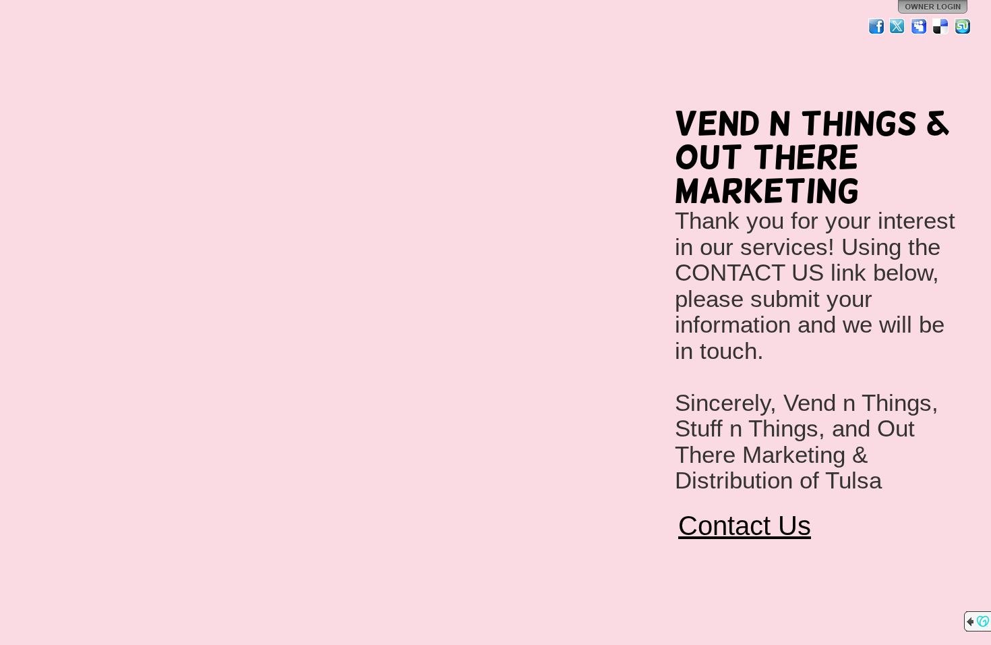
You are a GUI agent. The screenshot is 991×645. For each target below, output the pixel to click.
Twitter (898, 26)
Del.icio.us (941, 26)
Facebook (876, 26)
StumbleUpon (962, 26)
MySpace (919, 26)
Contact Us (744, 525)
